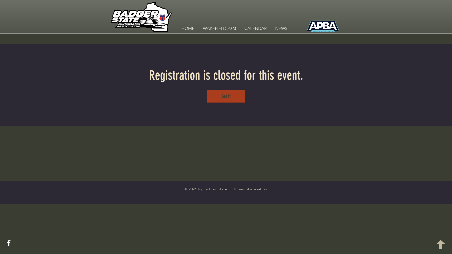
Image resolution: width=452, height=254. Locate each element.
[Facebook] (9, 243)
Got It (226, 96)
